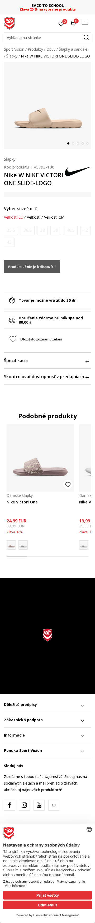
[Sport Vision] (9, 23)
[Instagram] (24, 805)
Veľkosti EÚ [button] (13, 217)
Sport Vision (14, 49)
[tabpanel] (47, 105)
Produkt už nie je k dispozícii (32, 266)
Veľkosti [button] (33, 217)
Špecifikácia (16, 360)
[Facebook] (9, 805)
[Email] (54, 805)
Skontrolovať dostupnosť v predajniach (44, 376)
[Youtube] (39, 805)
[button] (47, 37)
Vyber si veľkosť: (20, 208)
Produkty (35, 49)
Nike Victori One (22, 501)
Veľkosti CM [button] (54, 217)
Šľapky (11, 56)
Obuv (50, 49)
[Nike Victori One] (40, 458)
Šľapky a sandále (73, 49)
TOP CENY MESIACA (62, 5)
